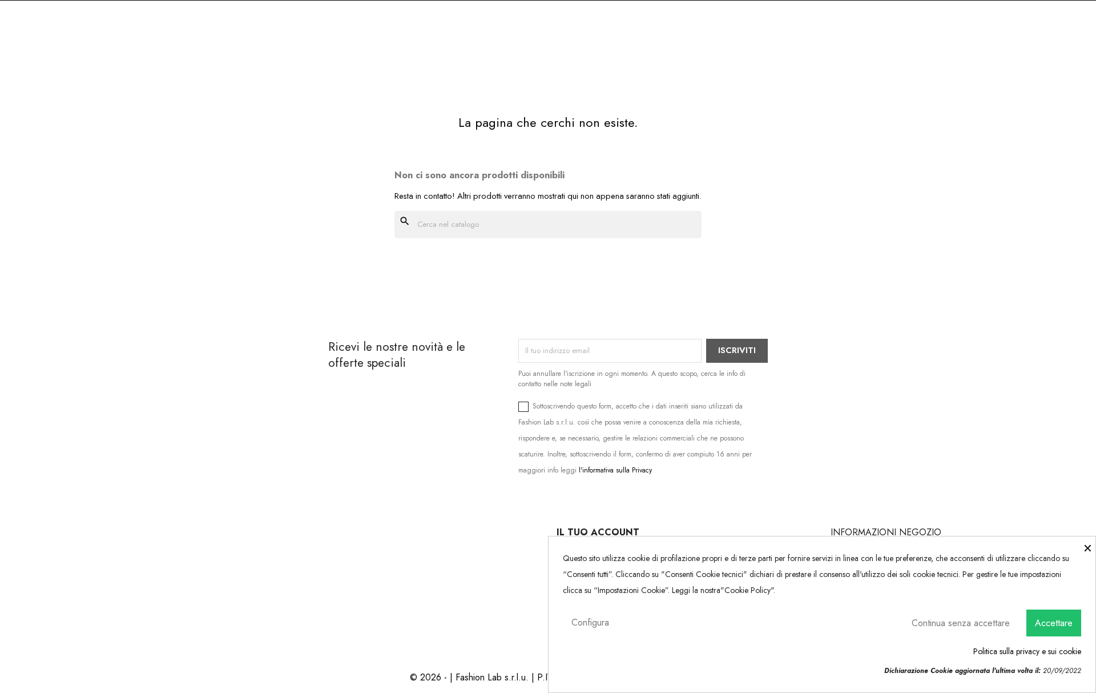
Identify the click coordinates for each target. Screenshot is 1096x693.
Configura (590, 622)
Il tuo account (598, 532)
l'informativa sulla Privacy (615, 470)
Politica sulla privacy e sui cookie (1027, 651)
